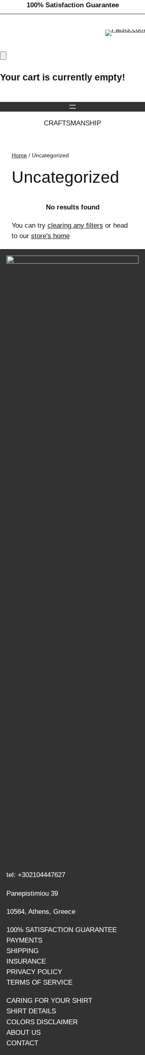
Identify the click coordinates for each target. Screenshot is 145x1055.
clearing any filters (75, 225)
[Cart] (3, 55)
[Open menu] (72, 107)
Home (19, 155)
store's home (50, 236)
